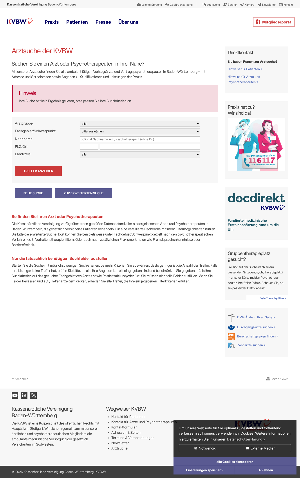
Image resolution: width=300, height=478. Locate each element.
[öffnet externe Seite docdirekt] (257, 212)
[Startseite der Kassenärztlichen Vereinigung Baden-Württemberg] (20, 22)
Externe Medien (262, 448)
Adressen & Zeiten (126, 432)
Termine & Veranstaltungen (132, 437)
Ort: (25, 146)
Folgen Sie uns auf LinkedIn (24, 395)
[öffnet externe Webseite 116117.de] (257, 169)
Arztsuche (119, 448)
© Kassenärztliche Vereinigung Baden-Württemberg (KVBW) (59, 472)
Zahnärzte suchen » (251, 345)
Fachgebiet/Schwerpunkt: (35, 131)
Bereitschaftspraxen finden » (257, 336)
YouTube (15, 395)
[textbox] (140, 139)
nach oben (21, 379)
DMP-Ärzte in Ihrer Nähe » (255, 317)
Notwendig (207, 448)
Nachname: (24, 139)
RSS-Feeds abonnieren (33, 395)
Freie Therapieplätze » (273, 298)
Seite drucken (279, 379)
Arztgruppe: (24, 123)
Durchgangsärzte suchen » (255, 327)
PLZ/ (18, 146)
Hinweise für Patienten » (245, 69)
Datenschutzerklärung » (246, 439)
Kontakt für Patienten (128, 416)
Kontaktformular (124, 427)
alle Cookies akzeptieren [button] (235, 462)
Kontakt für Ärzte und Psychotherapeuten (144, 422)
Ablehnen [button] (265, 470)
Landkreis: (23, 154)
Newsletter (120, 443)
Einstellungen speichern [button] (204, 470)
